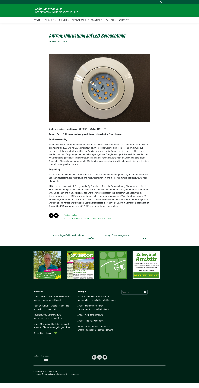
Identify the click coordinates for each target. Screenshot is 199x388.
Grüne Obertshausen (48, 9)
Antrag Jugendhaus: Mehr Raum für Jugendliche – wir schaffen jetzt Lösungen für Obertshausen (97, 298)
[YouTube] (104, 357)
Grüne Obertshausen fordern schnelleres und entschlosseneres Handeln (52, 298)
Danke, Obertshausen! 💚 (45, 333)
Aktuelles (39, 291)
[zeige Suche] (161, 2)
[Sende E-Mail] (56, 215)
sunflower (51, 374)
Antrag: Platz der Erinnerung (90, 314)
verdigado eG (73, 374)
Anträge (67, 215)
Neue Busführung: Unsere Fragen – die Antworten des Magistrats (51, 307)
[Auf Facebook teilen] (51, 215)
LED (66, 218)
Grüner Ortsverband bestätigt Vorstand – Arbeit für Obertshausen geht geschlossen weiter (53, 326)
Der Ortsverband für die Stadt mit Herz (56, 12)
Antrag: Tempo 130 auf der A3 (91, 320)
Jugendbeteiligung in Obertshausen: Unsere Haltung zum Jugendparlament (95, 328)
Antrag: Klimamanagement (125, 237)
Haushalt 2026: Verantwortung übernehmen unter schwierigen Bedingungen (48, 316)
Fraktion (74, 215)
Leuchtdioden (75, 218)
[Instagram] (99, 357)
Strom (101, 218)
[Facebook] (94, 357)
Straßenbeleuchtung (89, 218)
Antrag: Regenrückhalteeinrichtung (74, 237)
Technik (108, 218)
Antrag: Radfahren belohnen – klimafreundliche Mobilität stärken (93, 307)
